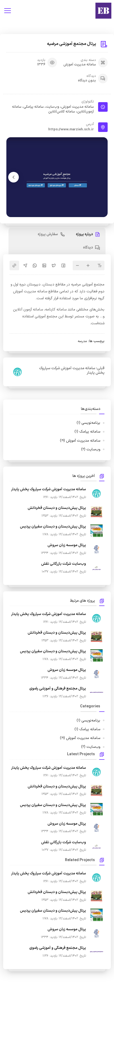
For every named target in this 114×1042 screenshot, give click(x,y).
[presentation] (13, 177)
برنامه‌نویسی (88, 423)
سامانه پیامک (87, 431)
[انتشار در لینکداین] (44, 265)
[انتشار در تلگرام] (25, 265)
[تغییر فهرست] (7, 10)
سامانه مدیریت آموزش (79, 64)
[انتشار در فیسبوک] (63, 265)
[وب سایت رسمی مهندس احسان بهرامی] (103, 10)
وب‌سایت (90, 449)
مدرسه (82, 341)
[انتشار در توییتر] (54, 265)
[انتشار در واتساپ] (35, 265)
